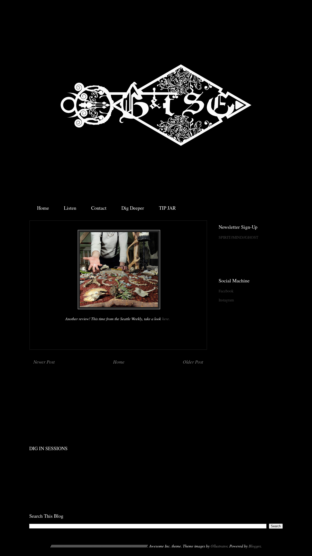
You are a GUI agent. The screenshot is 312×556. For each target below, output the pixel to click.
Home (43, 208)
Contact (99, 208)
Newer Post (44, 361)
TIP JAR (167, 208)
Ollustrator (219, 545)
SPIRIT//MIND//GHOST (238, 237)
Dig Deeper (132, 208)
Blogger (255, 545)
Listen (70, 208)
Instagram (226, 299)
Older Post (193, 361)
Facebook (226, 290)
